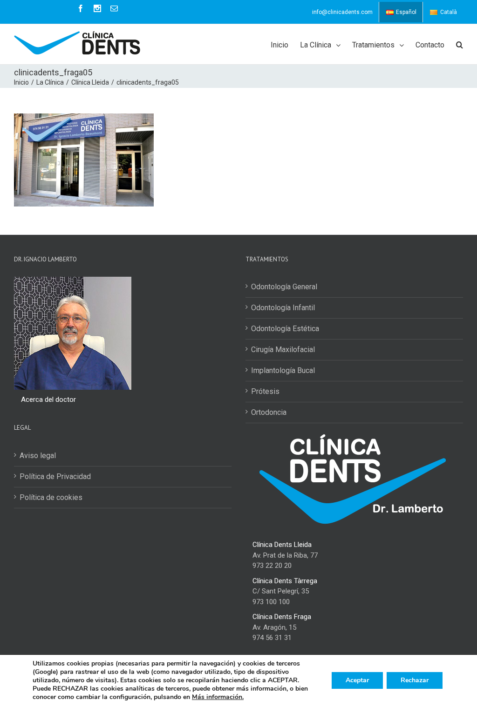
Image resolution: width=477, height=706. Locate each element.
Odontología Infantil (283, 307)
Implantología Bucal (283, 370)
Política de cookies (51, 497)
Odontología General (284, 286)
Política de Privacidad (55, 476)
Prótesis (265, 391)
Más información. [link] (218, 697)
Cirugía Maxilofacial (283, 349)
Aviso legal (38, 455)
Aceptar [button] (357, 680)
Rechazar (415, 680)
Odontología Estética (285, 328)
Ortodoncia (268, 412)
